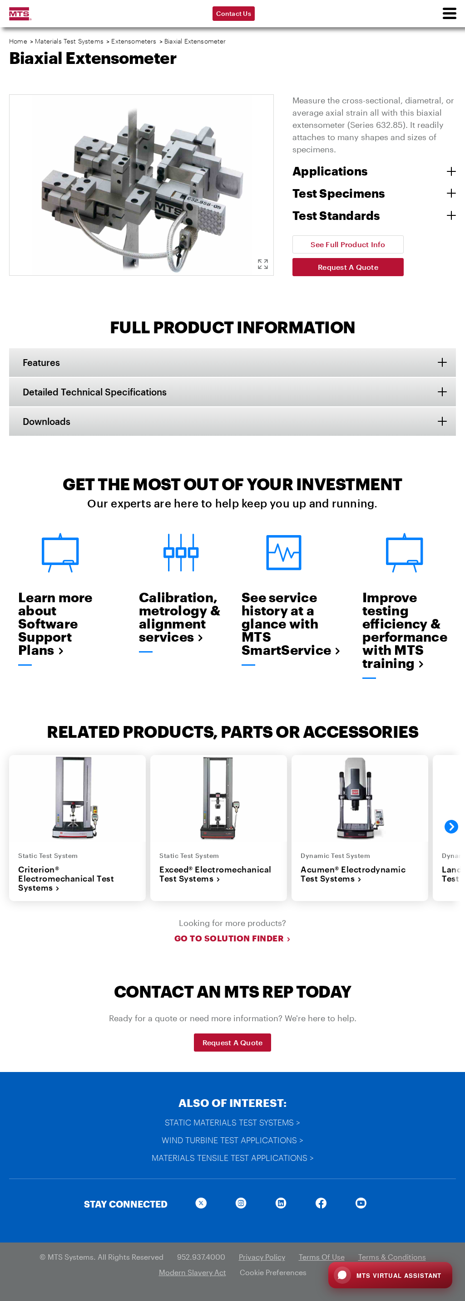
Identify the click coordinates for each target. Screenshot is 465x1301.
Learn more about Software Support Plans (55, 624)
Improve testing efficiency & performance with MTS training (404, 630)
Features (41, 362)
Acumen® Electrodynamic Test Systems (353, 874)
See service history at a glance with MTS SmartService (284, 624)
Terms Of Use (322, 1256)
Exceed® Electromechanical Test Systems (215, 874)
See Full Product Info (348, 244)
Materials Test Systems (69, 41)
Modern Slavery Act (192, 1272)
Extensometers (133, 41)
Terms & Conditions (392, 1256)
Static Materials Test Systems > (232, 1122)
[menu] (449, 13)
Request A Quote (348, 267)
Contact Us (233, 13)
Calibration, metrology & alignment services (179, 617)
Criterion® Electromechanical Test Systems (66, 878)
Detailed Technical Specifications (95, 391)
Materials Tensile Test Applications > (233, 1158)
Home (18, 41)
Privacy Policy (262, 1256)
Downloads (46, 421)
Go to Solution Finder (229, 938)
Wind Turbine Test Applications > (232, 1140)
